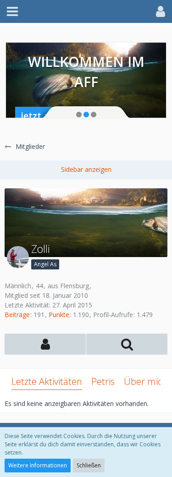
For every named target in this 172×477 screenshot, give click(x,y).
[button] (12, 11)
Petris (103, 381)
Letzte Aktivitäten (46, 381)
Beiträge (17, 314)
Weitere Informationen (37, 465)
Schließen (89, 465)
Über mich (145, 381)
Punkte (59, 314)
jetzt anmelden (54, 116)
